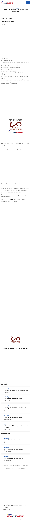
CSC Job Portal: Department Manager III (16, 390)
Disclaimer (15, 519)
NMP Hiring (16, 8)
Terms (11, 519)
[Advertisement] (15, 41)
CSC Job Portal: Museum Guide (13, 398)
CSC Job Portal (9, 199)
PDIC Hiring (6, 388)
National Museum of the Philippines (15, 348)
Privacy (19, 519)
